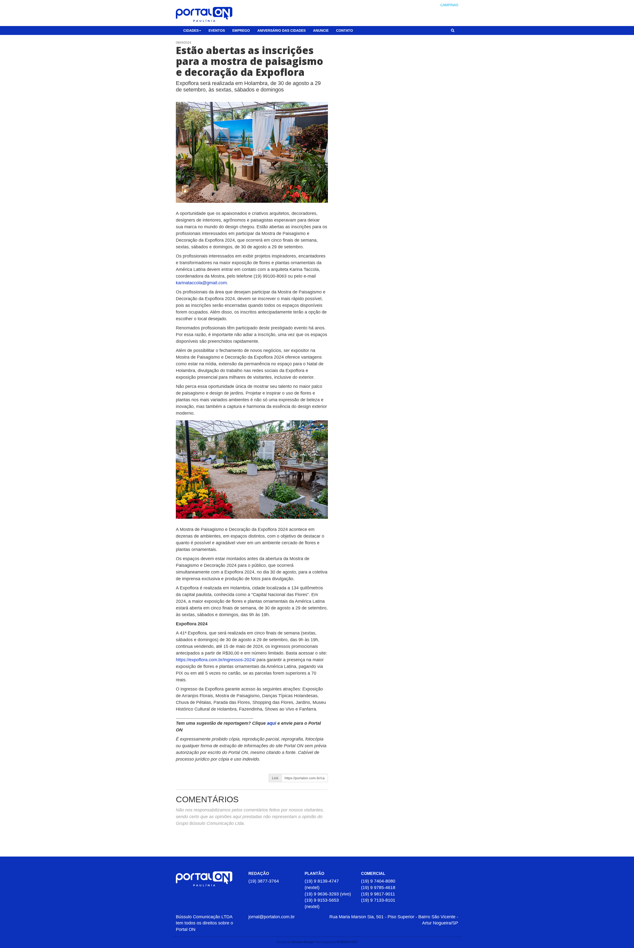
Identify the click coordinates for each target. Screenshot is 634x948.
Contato (344, 30)
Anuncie (321, 30)
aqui (272, 723)
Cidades (191, 30)
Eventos (217, 30)
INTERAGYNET (347, 942)
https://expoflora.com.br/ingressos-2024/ (215, 659)
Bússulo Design (303, 942)
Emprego (241, 30)
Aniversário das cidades (281, 30)
